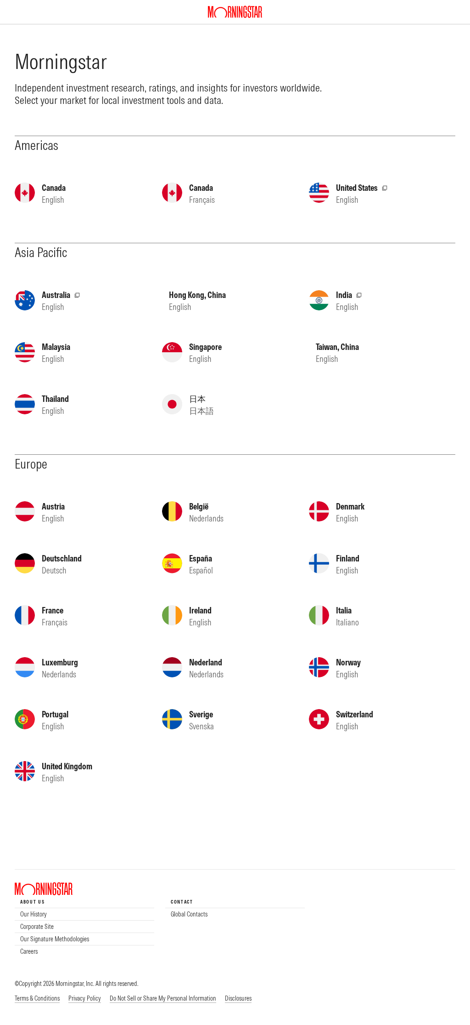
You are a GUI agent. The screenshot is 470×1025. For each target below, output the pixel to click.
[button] (163, 999)
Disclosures (238, 998)
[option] (84, 914)
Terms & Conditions (37, 998)
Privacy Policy (84, 998)
